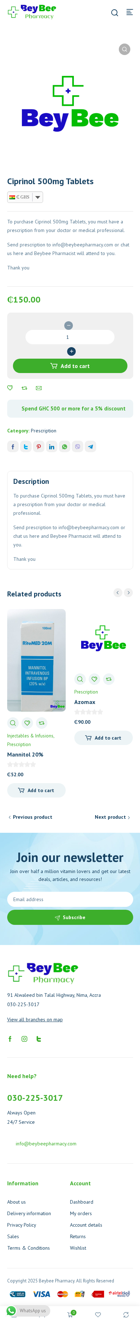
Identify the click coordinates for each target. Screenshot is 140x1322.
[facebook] (10, 1038)
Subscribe (74, 917)
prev (117, 592)
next (128, 592)
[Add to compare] (24, 388)
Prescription (43, 430)
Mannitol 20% (25, 754)
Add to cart (75, 365)
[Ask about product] (39, 388)
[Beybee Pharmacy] (32, 11)
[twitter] (39, 1038)
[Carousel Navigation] (123, 592)
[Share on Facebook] (13, 446)
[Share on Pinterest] (39, 446)
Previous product (32, 817)
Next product (110, 817)
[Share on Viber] (77, 446)
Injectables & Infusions (30, 736)
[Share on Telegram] (90, 446)
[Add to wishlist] (10, 388)
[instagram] (24, 1038)
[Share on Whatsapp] (64, 446)
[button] (124, 49)
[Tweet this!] (26, 446)
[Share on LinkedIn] (51, 446)
